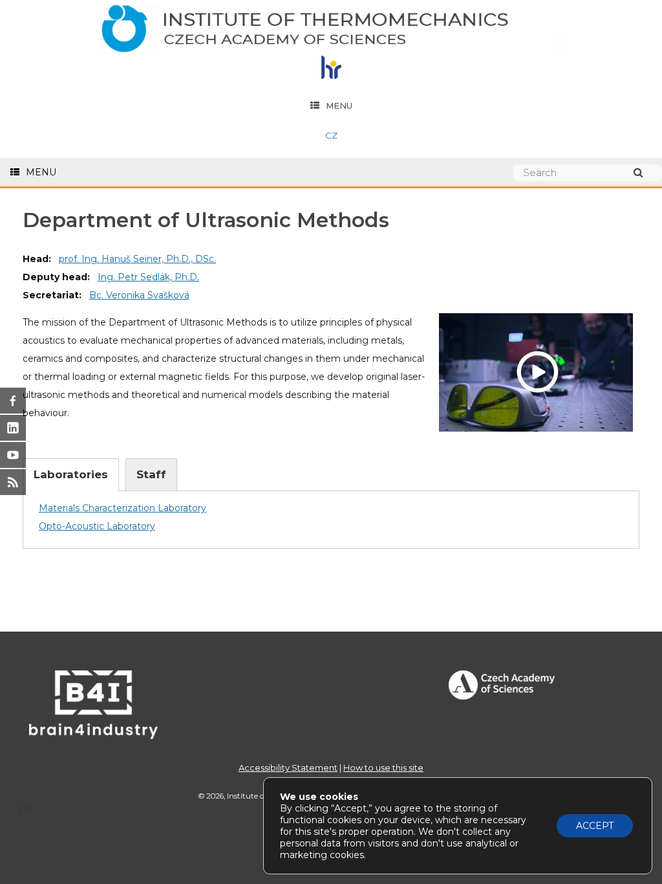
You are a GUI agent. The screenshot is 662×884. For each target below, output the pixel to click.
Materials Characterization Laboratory (122, 508)
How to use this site (383, 767)
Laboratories (71, 474)
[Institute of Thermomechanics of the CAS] (331, 29)
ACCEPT (595, 826)
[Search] (644, 172)
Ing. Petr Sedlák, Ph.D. (148, 277)
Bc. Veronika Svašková (139, 295)
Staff (151, 474)
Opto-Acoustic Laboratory (97, 526)
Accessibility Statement (288, 767)
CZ (331, 135)
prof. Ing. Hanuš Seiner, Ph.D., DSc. (137, 259)
